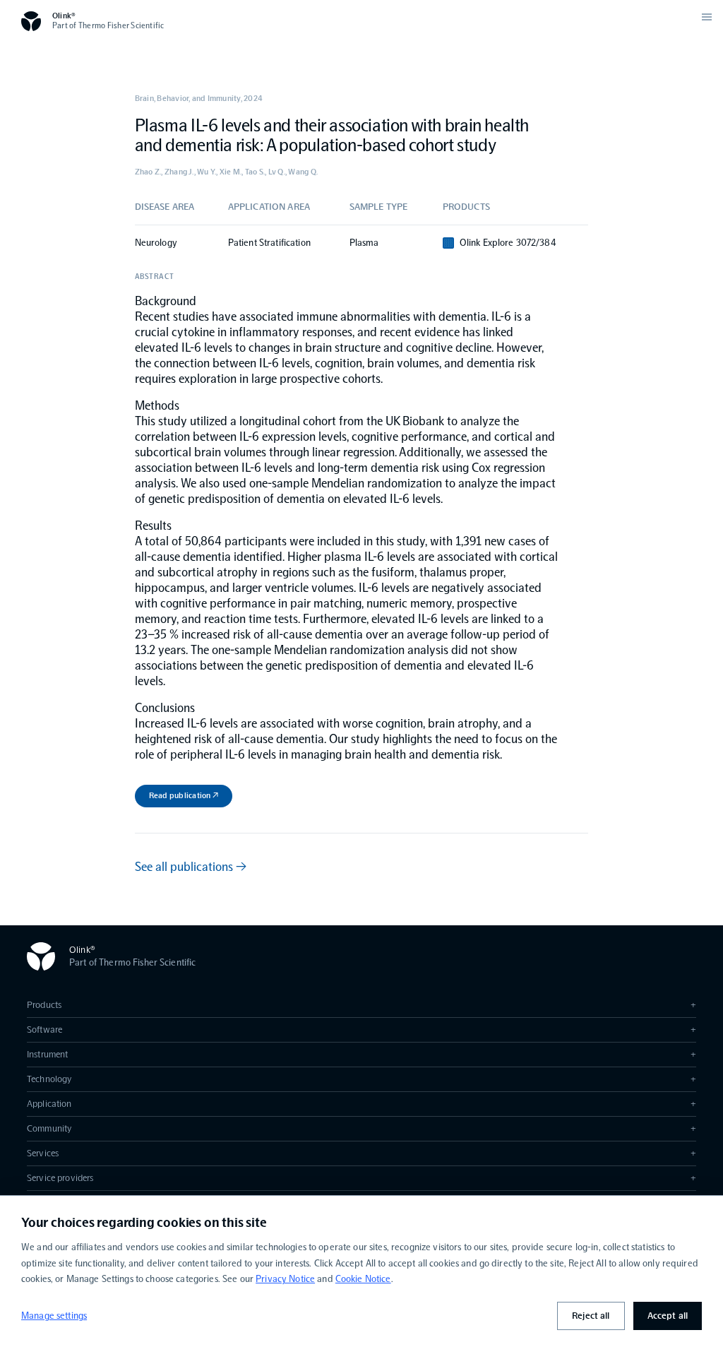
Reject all (590, 1316)
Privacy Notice (285, 1279)
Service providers (361, 1178)
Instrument (361, 1054)
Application (361, 1104)
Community (361, 1128)
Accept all (667, 1316)
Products (361, 1005)
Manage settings (54, 1316)
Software (361, 1029)
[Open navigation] (707, 17)
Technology (361, 1079)
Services (361, 1153)
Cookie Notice (363, 1279)
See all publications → (190, 866)
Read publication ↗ (183, 795)
